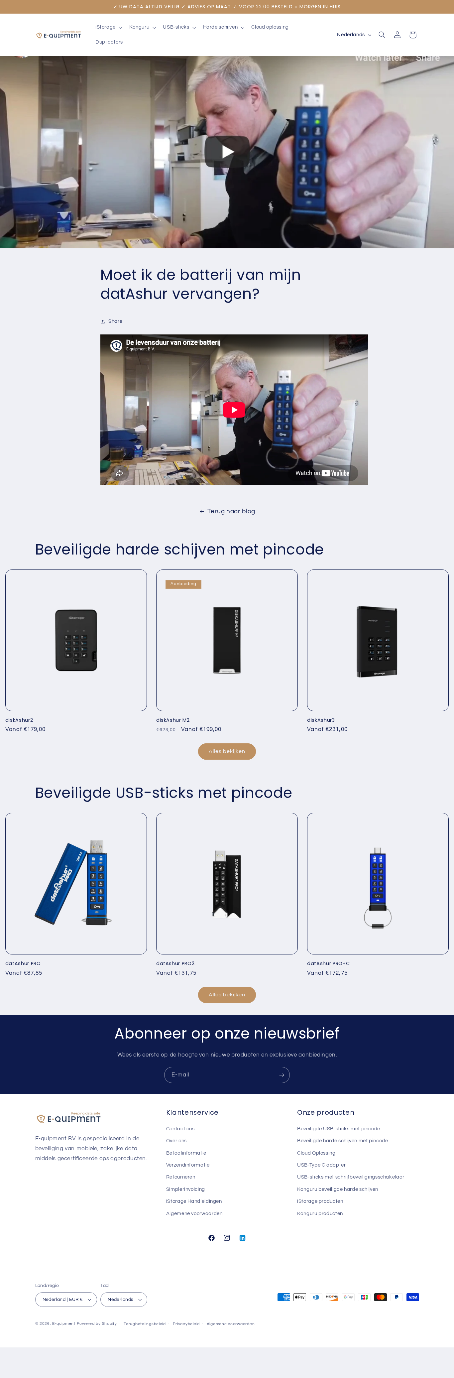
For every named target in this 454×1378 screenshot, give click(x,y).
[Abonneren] (281, 1075)
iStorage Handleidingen (194, 1201)
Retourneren (180, 1177)
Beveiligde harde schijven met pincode (342, 1140)
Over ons (176, 1140)
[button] (108, 27)
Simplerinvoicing (185, 1189)
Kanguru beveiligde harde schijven (337, 1189)
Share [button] (115, 321)
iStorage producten (320, 1201)
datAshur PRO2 (175, 963)
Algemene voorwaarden (194, 1213)
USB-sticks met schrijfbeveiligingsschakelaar (350, 1177)
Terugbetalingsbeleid (145, 1324)
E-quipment (63, 1323)
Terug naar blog (231, 511)
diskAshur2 (19, 720)
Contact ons (180, 1128)
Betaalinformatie (186, 1153)
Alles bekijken (227, 751)
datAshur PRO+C (328, 963)
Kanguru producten (320, 1213)
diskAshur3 (321, 720)
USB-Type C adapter (321, 1165)
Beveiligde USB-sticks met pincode (338, 1128)
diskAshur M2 (173, 720)
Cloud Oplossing (316, 1153)
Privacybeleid (186, 1324)
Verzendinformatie (188, 1165)
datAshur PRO (23, 963)
